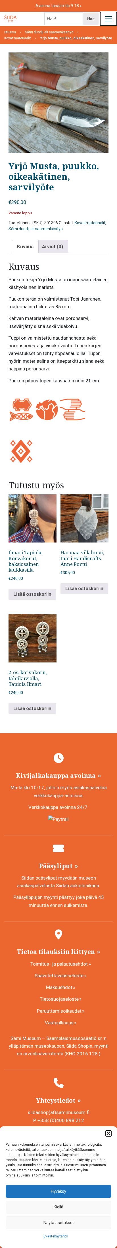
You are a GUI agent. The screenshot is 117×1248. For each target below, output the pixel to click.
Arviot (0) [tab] (52, 246)
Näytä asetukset (58, 1222)
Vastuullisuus (59, 1022)
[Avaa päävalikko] (108, 19)
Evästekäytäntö (55, 1236)
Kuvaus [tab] (25, 246)
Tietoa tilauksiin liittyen (56, 952)
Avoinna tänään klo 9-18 (57, 5)
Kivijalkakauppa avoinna (56, 776)
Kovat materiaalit (90, 223)
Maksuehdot (59, 987)
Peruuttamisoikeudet (59, 1011)
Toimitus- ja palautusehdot (59, 964)
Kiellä (58, 1207)
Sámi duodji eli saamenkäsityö (36, 229)
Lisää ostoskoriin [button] (32, 594)
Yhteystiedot (56, 1100)
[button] (108, 1133)
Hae (91, 19)
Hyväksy (58, 1191)
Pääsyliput (56, 866)
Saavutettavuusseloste (59, 975)
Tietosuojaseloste (59, 999)
